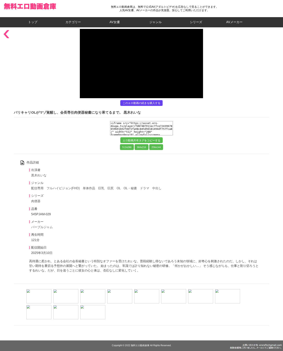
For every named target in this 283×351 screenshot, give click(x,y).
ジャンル (155, 22)
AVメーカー (234, 22)
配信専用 (37, 188)
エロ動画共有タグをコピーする (141, 140)
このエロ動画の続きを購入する (141, 103)
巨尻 (110, 188)
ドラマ (144, 188)
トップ (34, 22)
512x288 (126, 147)
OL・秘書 (130, 188)
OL (119, 188)
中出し (157, 188)
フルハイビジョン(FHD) (63, 188)
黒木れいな (39, 175)
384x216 (141, 147)
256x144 (156, 147)
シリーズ (196, 22)
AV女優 (113, 22)
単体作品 (89, 188)
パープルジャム (42, 227)
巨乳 (101, 188)
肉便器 (35, 201)
